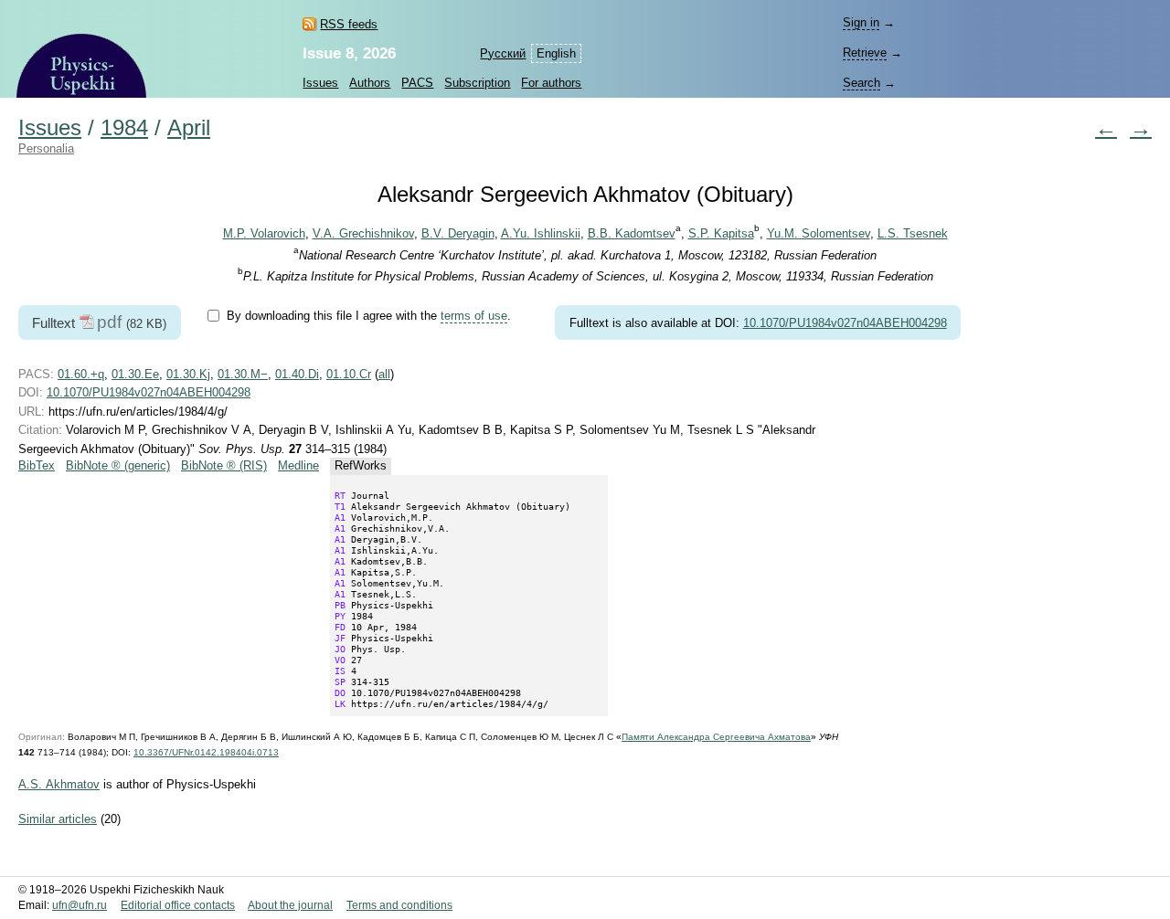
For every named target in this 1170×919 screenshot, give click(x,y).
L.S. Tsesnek (913, 233)
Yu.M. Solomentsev (818, 233)
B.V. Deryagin (458, 233)
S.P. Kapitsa (721, 233)
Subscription (477, 83)
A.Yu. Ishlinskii (540, 233)
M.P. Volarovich (264, 233)
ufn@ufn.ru (79, 905)
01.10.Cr (348, 374)
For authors (551, 83)
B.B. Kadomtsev (631, 233)
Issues (320, 83)
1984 (124, 128)
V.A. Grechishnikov (363, 233)
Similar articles (57, 819)
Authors (369, 83)
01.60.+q (81, 374)
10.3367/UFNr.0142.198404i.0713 (206, 752)
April (188, 128)
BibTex (36, 465)
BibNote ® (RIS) (224, 465)
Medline (298, 465)
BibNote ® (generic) (118, 465)
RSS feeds (349, 24)
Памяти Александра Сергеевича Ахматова (716, 737)
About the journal (290, 905)
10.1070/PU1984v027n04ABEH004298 (845, 323)
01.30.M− (243, 374)
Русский (503, 53)
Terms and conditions (399, 905)
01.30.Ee (135, 374)
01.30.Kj (188, 374)
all (384, 374)
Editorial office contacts (178, 905)
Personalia (46, 148)
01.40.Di (297, 374)
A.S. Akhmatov (59, 784)
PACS (417, 83)
